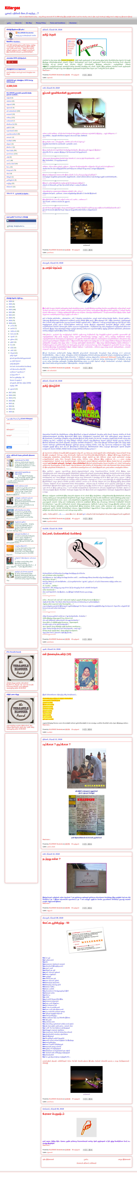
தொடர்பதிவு (10, 150)
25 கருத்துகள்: (75, 729)
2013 (10, 403)
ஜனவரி (12, 389)
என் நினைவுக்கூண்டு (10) (57, 654)
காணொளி (10, 121)
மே (11, 345)
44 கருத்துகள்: (76, 518)
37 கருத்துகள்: (76, 1099)
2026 (10, 301)
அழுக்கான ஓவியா (20, 522)
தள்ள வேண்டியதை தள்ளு (22, 510)
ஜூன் (12, 342)
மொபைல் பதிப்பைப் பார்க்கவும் (86, 1163)
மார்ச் (12, 350)
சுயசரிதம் (49, 732)
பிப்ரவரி (12, 353)
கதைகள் (9, 114)
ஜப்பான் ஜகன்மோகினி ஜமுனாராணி (62, 92)
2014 (10, 401)
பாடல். (8, 160)
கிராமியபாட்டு (10, 124)
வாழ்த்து (9, 183)
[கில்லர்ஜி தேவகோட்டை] (10, 226)
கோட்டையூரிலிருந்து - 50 (56, 922)
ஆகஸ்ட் (12, 336)
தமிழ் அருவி (49, 34)
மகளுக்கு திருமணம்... (21, 546)
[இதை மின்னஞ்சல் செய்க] (83, 75)
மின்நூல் (9, 177)
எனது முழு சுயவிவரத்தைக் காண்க (26, 35)
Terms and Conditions (57, 23)
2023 (10, 309)
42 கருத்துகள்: (75, 639)
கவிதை (9, 117)
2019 (10, 320)
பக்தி (8, 157)
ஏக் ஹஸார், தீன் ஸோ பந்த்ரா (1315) (20, 383)
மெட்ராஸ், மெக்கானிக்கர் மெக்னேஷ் (62, 533)
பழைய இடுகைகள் (124, 1159)
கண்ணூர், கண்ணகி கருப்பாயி (23, 498)
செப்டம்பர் (13, 334)
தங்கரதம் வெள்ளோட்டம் (22, 534)
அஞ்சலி (9, 98)
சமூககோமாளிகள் (52, 521)
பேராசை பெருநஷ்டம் (53, 1113)
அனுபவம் (49, 910)
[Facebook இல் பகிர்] (89, 75)
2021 (10, 315)
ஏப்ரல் (12, 347)
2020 (10, 318)
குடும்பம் (9, 127)
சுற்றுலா (9, 144)
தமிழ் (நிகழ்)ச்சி (51, 385)
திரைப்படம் (10, 147)
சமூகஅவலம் (10, 130)
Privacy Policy (41, 23)
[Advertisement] (21, 263)
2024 (10, 307)
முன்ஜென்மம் (10, 180)
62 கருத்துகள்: (76, 250)
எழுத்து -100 (14, 385)
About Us (18, 23)
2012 (10, 406)
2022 (10, 312)
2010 (10, 411)
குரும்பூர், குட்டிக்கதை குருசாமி (24, 571)
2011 (10, 409)
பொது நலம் (10, 170)
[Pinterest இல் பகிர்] (91, 75)
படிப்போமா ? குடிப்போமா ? (57, 744)
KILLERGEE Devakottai (25, 33)
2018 (10, 323)
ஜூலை (12, 339)
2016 (10, 395)
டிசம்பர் (12, 325)
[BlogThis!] (85, 75)
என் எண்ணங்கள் (51, 370)
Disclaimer (73, 23)
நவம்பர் (12, 328)
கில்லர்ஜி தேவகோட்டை (19, 226)
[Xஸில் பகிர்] (87, 75)
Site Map (29, 23)
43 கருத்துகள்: (76, 367)
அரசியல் (9, 101)
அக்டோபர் (13, 331)
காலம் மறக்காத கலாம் (21, 486)
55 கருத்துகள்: (76, 1149)
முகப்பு (9, 23)
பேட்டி (8, 167)
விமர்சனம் (9, 187)
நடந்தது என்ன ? (52, 858)
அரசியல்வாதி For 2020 (22, 460)
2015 (10, 398)
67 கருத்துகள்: (75, 75)
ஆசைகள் (49, 77)
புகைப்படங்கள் (51, 846)
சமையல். (9, 137)
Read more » (46, 70)
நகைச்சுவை (50, 252)
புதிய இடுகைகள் (48, 1159)
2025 (10, 304)
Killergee (12, 8)
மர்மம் (8, 173)
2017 (10, 392)
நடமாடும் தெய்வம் (52, 267)
